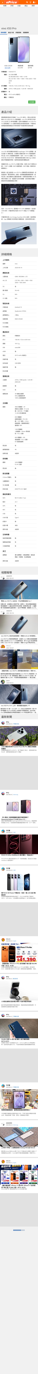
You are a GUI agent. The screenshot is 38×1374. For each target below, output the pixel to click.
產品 (26, 6)
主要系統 (5, 276)
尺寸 (4, 339)
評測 (11, 6)
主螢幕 (5, 380)
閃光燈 (5, 445)
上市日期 (5, 267)
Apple (14, 941)
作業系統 (5, 307)
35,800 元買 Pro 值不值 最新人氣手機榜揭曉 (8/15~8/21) (15, 1040)
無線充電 (5, 367)
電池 (4, 355)
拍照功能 (5, 453)
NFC (4, 510)
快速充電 (5, 359)
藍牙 (4, 502)
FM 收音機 (6, 485)
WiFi (4, 498)
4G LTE (5, 280)
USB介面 (5, 517)
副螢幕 (5, 386)
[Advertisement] (19, 16)
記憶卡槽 (5, 525)
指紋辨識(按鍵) (7, 538)
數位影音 (15, 978)
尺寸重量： (4, 86)
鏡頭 (4, 407)
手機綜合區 (16, 724)
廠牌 (4, 264)
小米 (14, 832)
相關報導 (26, 32)
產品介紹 (11, 32)
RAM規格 (5, 323)
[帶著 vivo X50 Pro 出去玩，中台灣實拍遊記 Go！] (19, 589)
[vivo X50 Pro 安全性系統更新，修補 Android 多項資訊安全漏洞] (19, 624)
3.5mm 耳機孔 (7, 477)
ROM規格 (5, 327)
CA (3, 294)
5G (3, 286)
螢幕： (6, 89)
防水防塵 (5, 371)
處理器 (5, 311)
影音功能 (5, 489)
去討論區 (31, 102)
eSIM (4, 351)
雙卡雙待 (5, 290)
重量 (4, 343)
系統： (6, 74)
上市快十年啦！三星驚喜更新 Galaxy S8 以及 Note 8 (18, 1148)
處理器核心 (6, 315)
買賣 (33, 6)
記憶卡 (5, 521)
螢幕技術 (5, 394)
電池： (6, 94)
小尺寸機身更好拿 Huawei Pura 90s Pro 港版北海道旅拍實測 (18, 747)
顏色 (4, 336)
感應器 (5, 555)
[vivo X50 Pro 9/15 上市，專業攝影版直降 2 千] (19, 694)
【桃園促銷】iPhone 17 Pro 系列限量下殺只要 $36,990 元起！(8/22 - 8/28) (19, 964)
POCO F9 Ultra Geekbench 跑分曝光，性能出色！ (17, 855)
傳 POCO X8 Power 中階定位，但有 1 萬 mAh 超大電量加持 (18, 894)
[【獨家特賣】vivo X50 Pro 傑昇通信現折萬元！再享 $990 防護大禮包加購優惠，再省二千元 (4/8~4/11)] (19, 659)
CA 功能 (5, 298)
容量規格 (5, 319)
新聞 (4, 6)
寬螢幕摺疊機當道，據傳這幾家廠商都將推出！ (16, 1110)
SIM (4, 347)
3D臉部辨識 (6, 546)
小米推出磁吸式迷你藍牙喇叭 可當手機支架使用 (16, 1001)
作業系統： (4, 72)
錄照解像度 (6, 449)
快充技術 (5, 363)
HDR (4, 390)
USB (4, 513)
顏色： (6, 97)
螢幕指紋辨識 (7, 542)
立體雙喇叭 (6, 481)
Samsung (15, 794)
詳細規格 (18, 32)
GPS (4, 506)
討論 (19, 6)
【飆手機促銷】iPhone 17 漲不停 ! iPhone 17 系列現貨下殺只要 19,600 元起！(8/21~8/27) (18, 1186)
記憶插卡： (4, 91)
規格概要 (3, 32)
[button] (27, 2)
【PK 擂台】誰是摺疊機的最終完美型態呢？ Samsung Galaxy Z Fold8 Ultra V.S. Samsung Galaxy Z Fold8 (15, 818)
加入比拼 (7, 68)
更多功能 (5, 529)
